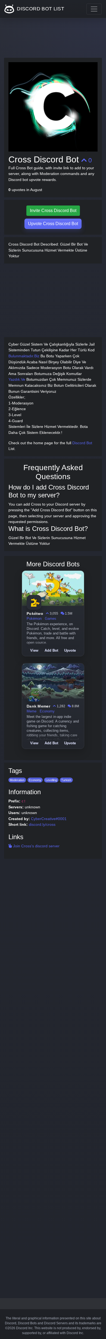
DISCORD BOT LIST (39, 8)
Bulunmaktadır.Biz (23, 356)
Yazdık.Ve (16, 379)
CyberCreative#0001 (49, 819)
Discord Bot (82, 443)
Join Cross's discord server (36, 846)
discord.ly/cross (42, 824)
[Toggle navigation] (94, 9)
